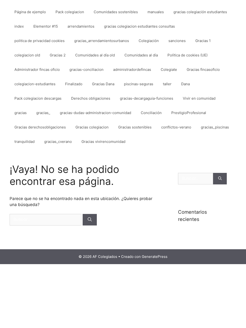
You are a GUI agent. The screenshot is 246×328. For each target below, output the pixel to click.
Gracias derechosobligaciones (40, 127)
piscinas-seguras (138, 84)
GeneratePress (154, 256)
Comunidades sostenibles (116, 12)
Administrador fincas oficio (37, 69)
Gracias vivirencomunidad (103, 141)
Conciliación (151, 112)
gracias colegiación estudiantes (200, 12)
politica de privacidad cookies (39, 40)
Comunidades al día (141, 55)
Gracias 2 (58, 55)
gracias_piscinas (215, 127)
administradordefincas (132, 69)
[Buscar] (90, 219)
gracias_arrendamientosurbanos (101, 40)
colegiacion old (27, 55)
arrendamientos (81, 26)
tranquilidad (24, 141)
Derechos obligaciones (90, 98)
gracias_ (43, 112)
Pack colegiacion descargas (38, 98)
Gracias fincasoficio (203, 69)
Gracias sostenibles (135, 127)
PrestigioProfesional (188, 112)
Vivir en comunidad (199, 98)
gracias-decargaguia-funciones (146, 98)
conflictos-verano (176, 127)
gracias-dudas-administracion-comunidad (95, 112)
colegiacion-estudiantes (34, 84)
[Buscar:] (46, 219)
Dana (185, 84)
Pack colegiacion (69, 12)
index (19, 26)
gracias (20, 112)
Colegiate (169, 69)
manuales (156, 12)
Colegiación (149, 40)
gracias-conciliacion (86, 69)
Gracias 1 (203, 40)
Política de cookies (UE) (187, 55)
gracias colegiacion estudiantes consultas (139, 26)
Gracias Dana (103, 84)
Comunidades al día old (95, 55)
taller (167, 84)
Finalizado (73, 84)
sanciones (177, 40)
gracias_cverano (58, 141)
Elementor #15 (45, 26)
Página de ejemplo (30, 12)
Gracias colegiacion (92, 127)
